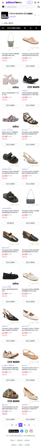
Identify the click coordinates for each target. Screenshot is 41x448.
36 (29, 425)
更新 (33, 436)
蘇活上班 (26, 28)
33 (16, 425)
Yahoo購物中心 (14, 2)
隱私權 (20, 445)
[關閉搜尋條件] (5, 7)
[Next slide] (18, 39)
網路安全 (14, 445)
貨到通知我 (10, 223)
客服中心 (12, 440)
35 (25, 425)
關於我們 (20, 440)
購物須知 (27, 440)
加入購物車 (11, 66)
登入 (30, 2)
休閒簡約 (32, 28)
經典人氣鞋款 (8, 23)
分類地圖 (27, 445)
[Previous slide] (2, 39)
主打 (2, 28)
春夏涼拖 (37, 28)
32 (12, 425)
